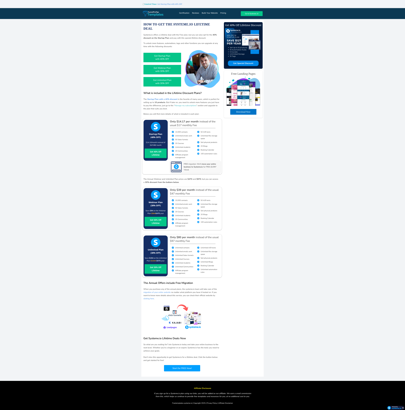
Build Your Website (210, 13)
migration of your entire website (157, 292)
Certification (184, 13)
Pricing (223, 13)
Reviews (195, 13)
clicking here (148, 298)
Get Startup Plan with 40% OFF (169, 4)
